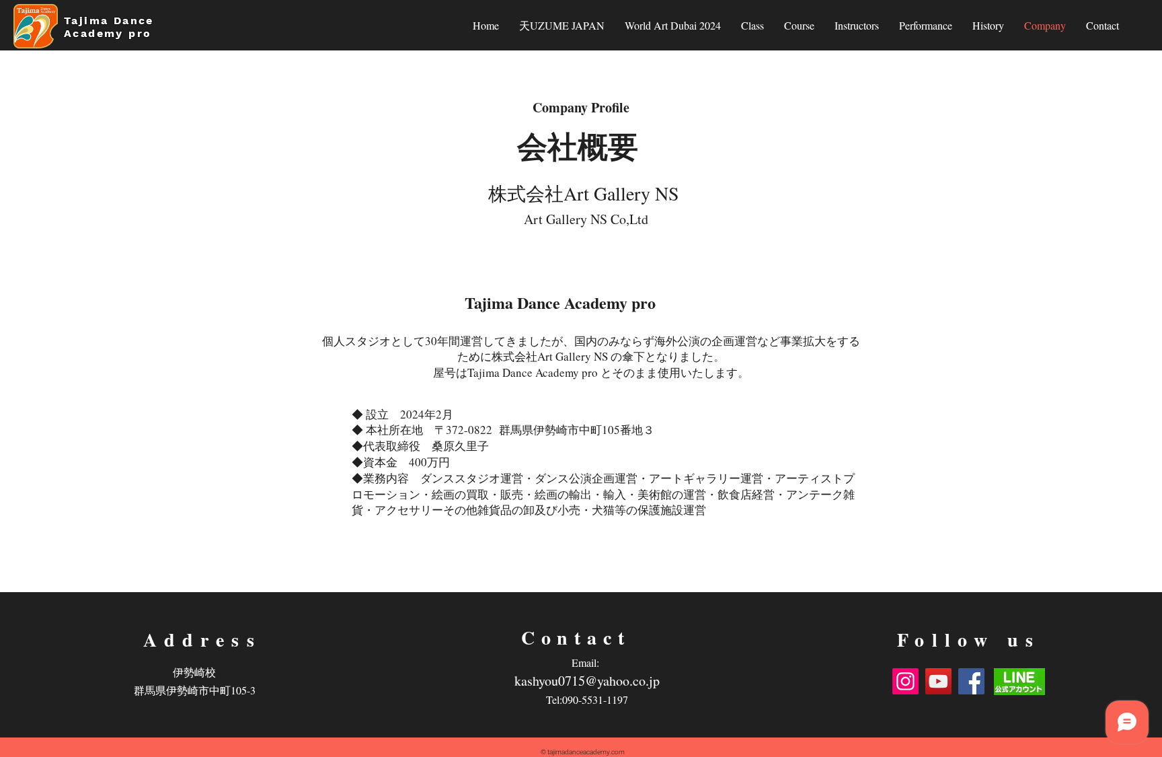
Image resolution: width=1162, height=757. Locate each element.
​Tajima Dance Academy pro (110, 27)
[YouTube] (938, 681)
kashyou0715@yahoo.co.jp (587, 681)
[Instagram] (905, 681)
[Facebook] (971, 681)
